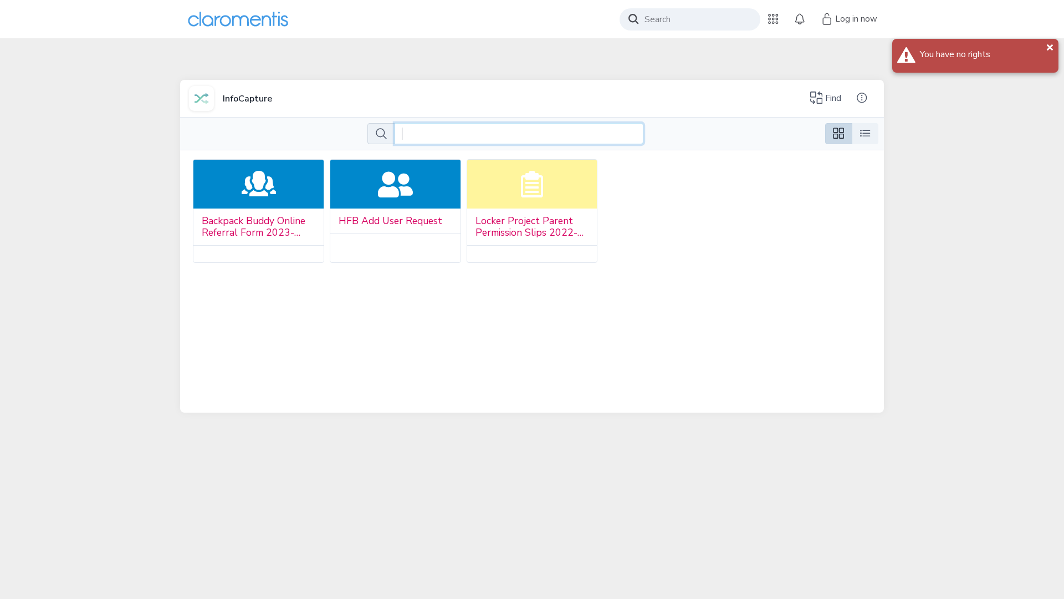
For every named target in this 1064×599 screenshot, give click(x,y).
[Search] (633, 18)
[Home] (238, 19)
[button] (773, 19)
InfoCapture (247, 99)
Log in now (855, 18)
